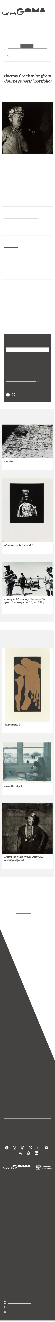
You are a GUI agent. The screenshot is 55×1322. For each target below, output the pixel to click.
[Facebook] (8, 394)
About (32, 1229)
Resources (40, 46)
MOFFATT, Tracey (13, 790)
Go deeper (43, 35)
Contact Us (14, 1307)
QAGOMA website (13, 1229)
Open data (9, 1225)
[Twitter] (13, 394)
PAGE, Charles (21, 94)
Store (6, 1232)
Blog (31, 1225)
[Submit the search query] (5, 55)
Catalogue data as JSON (20, 379)
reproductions (23, 911)
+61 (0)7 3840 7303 (18, 1302)
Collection (23, 22)
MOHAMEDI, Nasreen (15, 465)
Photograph (10, 245)
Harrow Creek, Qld (14, 289)
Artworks (11, 35)
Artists (27, 35)
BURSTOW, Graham (15, 609)
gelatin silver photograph (18, 260)
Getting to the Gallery (19, 1298)
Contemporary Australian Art (20, 216)
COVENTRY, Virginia (15, 549)
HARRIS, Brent (12, 728)
